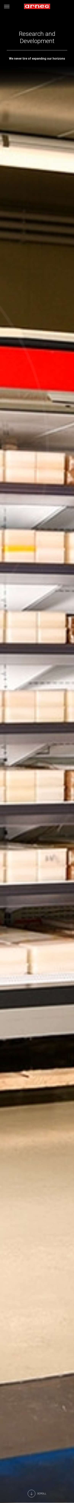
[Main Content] (37, 1493)
